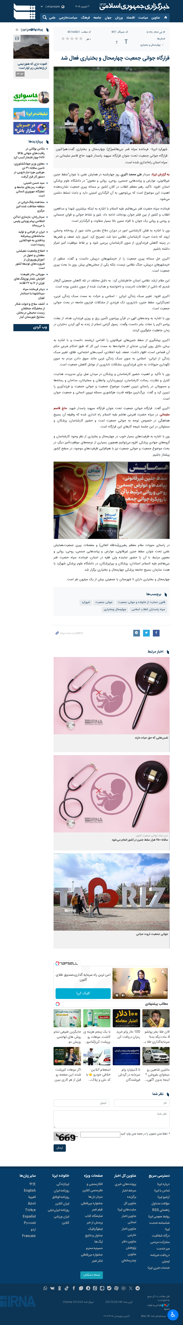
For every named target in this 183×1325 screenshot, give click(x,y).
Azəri (32, 1203)
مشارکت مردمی (160, 1242)
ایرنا (134, 6)
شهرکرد (86, 602)
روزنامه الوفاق (60, 1197)
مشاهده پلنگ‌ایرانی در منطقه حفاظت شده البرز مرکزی (30, 206)
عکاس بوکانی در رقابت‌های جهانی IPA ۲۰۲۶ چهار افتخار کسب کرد (29, 153)
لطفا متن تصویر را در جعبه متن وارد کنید (145, 1134)
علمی (52, 18)
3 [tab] (22, 29)
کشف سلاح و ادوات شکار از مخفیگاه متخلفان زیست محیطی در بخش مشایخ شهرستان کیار (30, 311)
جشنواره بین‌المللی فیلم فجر (92, 1206)
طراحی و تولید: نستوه (158, 1307)
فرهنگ (85, 18)
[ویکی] (52, 1288)
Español (29, 1216)
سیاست (143, 18)
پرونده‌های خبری (125, 1184)
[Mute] (123, 995)
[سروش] (88, 1288)
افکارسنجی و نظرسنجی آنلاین (93, 1187)
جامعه (97, 18)
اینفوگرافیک (95, 1229)
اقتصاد (130, 18)
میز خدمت (163, 1249)
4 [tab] (17, 29)
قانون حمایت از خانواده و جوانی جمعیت (141, 602)
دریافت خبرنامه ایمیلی (160, 1258)
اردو (33, 1229)
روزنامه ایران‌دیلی (58, 1210)
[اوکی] (59, 1288)
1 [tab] (31, 29)
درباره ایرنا (163, 1184)
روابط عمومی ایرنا (159, 1216)
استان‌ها (161, 39)
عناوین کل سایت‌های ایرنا (127, 1206)
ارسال (59, 1148)
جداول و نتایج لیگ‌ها (94, 1239)
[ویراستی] (81, 1288)
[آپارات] (116, 1288)
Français (29, 1236)
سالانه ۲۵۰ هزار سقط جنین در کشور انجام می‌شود (140, 840)
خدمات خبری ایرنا (159, 1268)
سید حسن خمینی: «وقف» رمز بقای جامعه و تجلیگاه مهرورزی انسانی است (30, 190)
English (30, 1190)
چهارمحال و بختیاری (150, 45)
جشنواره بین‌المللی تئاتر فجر (92, 1258)
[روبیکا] (124, 1288)
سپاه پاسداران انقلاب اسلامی (148, 609)
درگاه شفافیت (161, 1236)
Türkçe (30, 1210)
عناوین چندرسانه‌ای (128, 1257)
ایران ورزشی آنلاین (61, 1220)
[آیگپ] (102, 1288)
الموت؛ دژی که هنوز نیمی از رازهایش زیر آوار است (32, 66)
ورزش (119, 18)
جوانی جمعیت (104, 602)
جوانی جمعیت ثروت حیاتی (152, 934)
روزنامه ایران (61, 1190)
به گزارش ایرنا (161, 174)
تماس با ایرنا (162, 1190)
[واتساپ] (45, 1288)
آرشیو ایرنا (164, 1197)
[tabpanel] (31, 57)
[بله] (109, 1288)
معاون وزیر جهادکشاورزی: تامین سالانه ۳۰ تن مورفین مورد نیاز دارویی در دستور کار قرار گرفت (29, 170)
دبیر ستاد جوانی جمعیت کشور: (151, 835)
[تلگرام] (138, 1288)
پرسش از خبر (95, 1222)
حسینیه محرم (94, 1248)
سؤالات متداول (160, 1203)
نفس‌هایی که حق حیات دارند (151, 738)
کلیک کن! (83, 993)
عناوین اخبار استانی (129, 1219)
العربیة (32, 1197)
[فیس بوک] (74, 1288)
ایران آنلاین (62, 1203)
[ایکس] (131, 1288)
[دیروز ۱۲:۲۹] (31, 47)
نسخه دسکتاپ (91, 1275)
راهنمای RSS (161, 1210)
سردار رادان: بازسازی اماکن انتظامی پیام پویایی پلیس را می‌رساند (29, 221)
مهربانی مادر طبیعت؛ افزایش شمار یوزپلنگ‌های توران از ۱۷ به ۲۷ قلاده (29, 278)
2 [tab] (26, 29)
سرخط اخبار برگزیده (129, 1194)
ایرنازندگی (62, 1184)
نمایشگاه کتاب (94, 1216)
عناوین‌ (156, 18)
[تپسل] (57, 963)
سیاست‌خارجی (68, 18)
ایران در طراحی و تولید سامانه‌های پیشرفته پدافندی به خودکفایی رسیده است (31, 238)
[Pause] (117, 995)
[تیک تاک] (67, 1288)
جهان (108, 18)
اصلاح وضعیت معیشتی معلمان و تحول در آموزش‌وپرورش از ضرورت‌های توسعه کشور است (30, 260)
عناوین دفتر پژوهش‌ (129, 1245)
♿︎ (173, 1314)
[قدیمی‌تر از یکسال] (112, 696)
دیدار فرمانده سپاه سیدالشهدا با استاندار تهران (32, 293)
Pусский (30, 1223)
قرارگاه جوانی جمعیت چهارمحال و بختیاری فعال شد (115, 58)
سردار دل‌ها (95, 1197)
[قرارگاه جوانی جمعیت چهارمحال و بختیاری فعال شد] (112, 105)
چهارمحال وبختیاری (115, 609)
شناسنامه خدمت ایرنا (159, 1226)
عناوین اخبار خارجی (129, 1232)
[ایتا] (95, 1288)
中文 (32, 1184)
